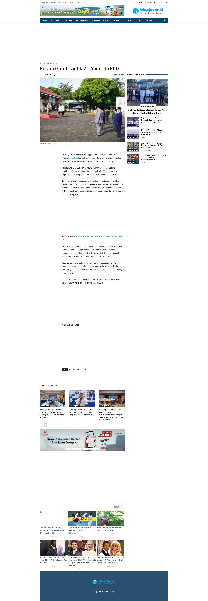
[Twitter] (166, 2)
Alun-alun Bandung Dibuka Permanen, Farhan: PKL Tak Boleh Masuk (152, 145)
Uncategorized (52, 63)
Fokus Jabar (147, 106)
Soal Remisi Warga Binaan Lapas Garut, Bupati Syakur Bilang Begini (147, 111)
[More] (108, 376)
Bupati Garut (73, 158)
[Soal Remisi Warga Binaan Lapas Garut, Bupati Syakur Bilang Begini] (147, 92)
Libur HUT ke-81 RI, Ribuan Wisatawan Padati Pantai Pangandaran (151, 132)
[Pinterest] (91, 376)
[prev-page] (41, 425)
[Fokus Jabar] (148, 11)
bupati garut (74, 369)
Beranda (43, 63)
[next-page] (45, 425)
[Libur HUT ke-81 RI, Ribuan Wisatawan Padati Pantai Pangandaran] (133, 134)
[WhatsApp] (97, 376)
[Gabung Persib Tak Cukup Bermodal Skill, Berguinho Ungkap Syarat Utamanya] (82, 398)
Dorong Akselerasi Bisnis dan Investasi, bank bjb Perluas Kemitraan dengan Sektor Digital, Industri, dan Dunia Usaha (111, 414)
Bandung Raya (74, 406)
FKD (84, 369)
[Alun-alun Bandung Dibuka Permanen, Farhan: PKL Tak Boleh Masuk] (133, 147)
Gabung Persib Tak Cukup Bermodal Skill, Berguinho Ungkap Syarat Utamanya (80, 412)
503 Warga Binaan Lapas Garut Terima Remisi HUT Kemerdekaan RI (153, 157)
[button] (165, 20)
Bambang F (51, 74)
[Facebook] (158, 2)
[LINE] (102, 376)
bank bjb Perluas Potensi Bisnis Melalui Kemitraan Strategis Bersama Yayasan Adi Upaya (52, 413)
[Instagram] (162, 2)
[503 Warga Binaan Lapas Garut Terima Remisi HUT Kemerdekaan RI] (133, 159)
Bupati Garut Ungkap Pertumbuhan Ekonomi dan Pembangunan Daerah (152, 120)
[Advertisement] (104, 42)
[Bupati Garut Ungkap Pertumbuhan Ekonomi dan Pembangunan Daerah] (133, 122)
